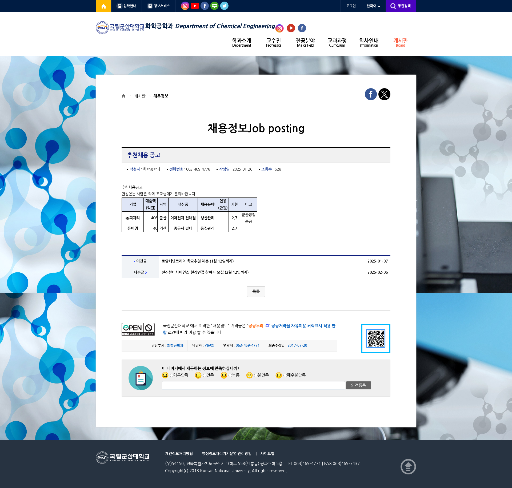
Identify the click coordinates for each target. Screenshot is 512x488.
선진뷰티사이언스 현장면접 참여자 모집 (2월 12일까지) (205, 272)
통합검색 (404, 6)
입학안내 (129, 6)
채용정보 (160, 96)
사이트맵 (267, 453)
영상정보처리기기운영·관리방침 (226, 453)
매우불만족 (296, 375)
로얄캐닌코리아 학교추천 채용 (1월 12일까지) (198, 261)
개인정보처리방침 (179, 453)
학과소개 (241, 42)
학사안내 (368, 42)
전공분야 (305, 42)
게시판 (400, 42)
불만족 (263, 375)
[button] (256, 291)
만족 (210, 375)
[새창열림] (103, 6)
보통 (235, 375)
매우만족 (180, 375)
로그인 (351, 6)
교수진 (273, 42)
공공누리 (256, 326)
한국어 (371, 6)
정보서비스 (162, 6)
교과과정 (337, 42)
